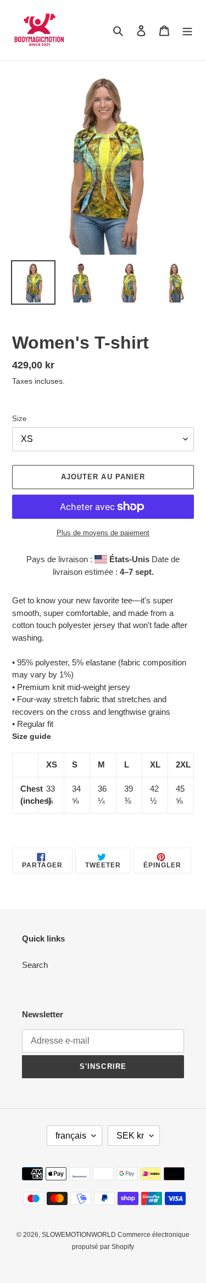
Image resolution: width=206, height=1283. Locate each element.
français (70, 1135)
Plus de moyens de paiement (103, 533)
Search (35, 965)
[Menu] (187, 30)
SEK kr (130, 1135)
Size (19, 418)
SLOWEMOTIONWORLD (80, 1235)
